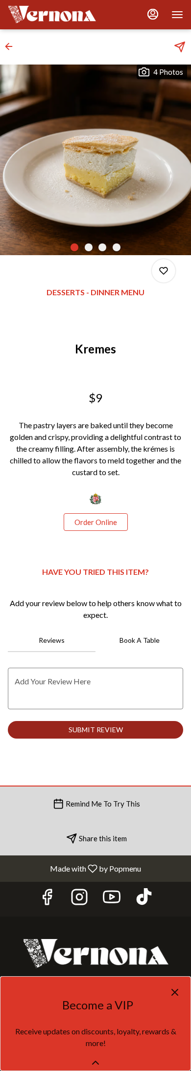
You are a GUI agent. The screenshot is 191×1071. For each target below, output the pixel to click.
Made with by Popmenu (74, 868)
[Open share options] (179, 47)
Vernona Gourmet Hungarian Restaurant (95, 954)
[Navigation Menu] (177, 14)
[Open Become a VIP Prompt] (95, 1063)
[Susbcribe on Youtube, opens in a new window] (111, 899)
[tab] (52, 640)
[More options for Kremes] (163, 271)
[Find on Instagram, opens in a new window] (79, 899)
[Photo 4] (116, 247)
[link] (96, 522)
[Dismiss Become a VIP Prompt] (175, 992)
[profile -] (153, 14)
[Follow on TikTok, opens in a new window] (144, 899)
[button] (12, 46)
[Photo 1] (74, 247)
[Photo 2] (89, 247)
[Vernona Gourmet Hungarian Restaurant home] (52, 14)
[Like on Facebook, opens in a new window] (47, 899)
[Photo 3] (102, 247)
